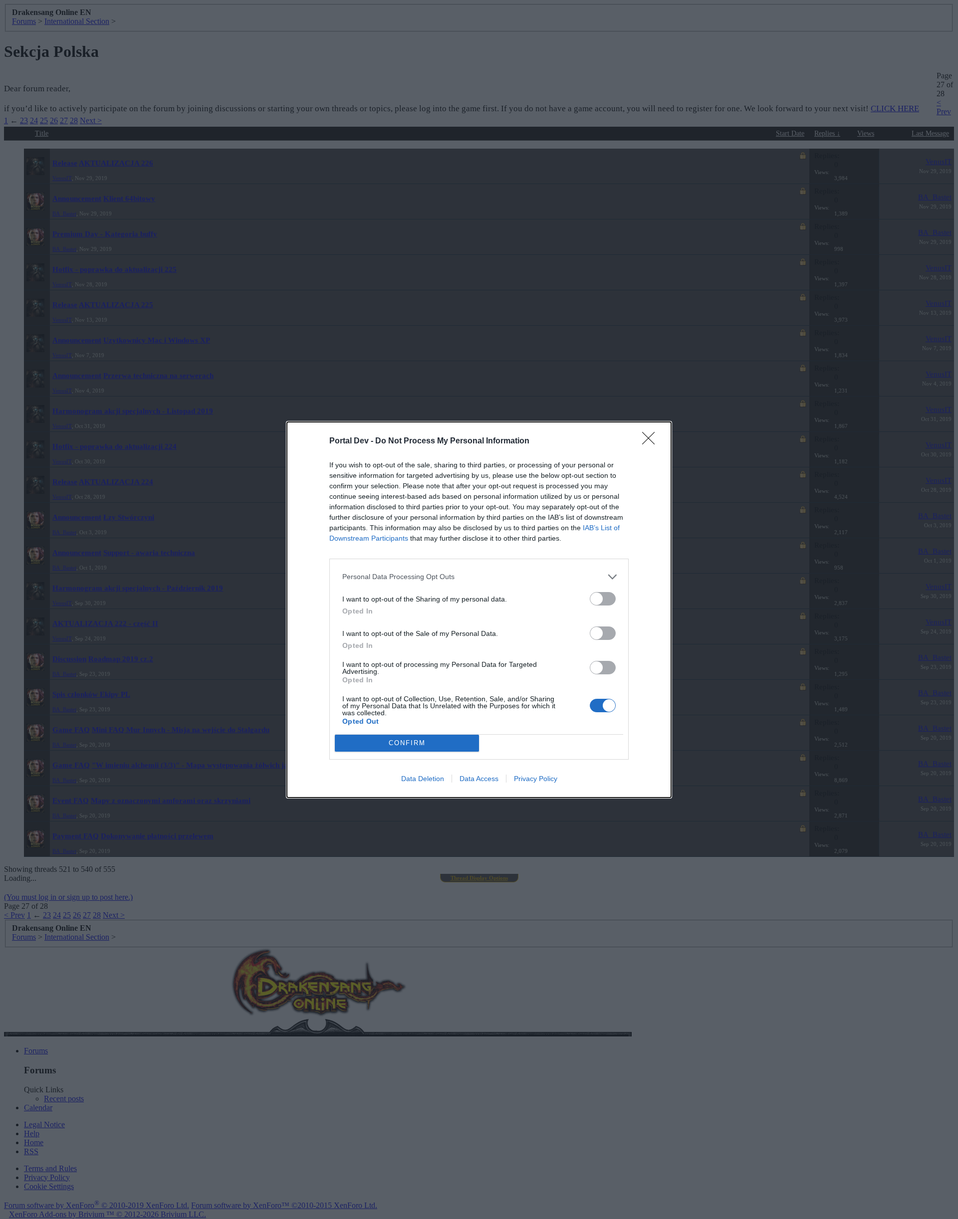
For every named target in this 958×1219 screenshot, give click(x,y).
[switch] (603, 599)
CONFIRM (407, 743)
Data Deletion (422, 779)
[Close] (651, 441)
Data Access (479, 779)
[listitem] (479, 577)
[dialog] (479, 610)
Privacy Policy (535, 779)
